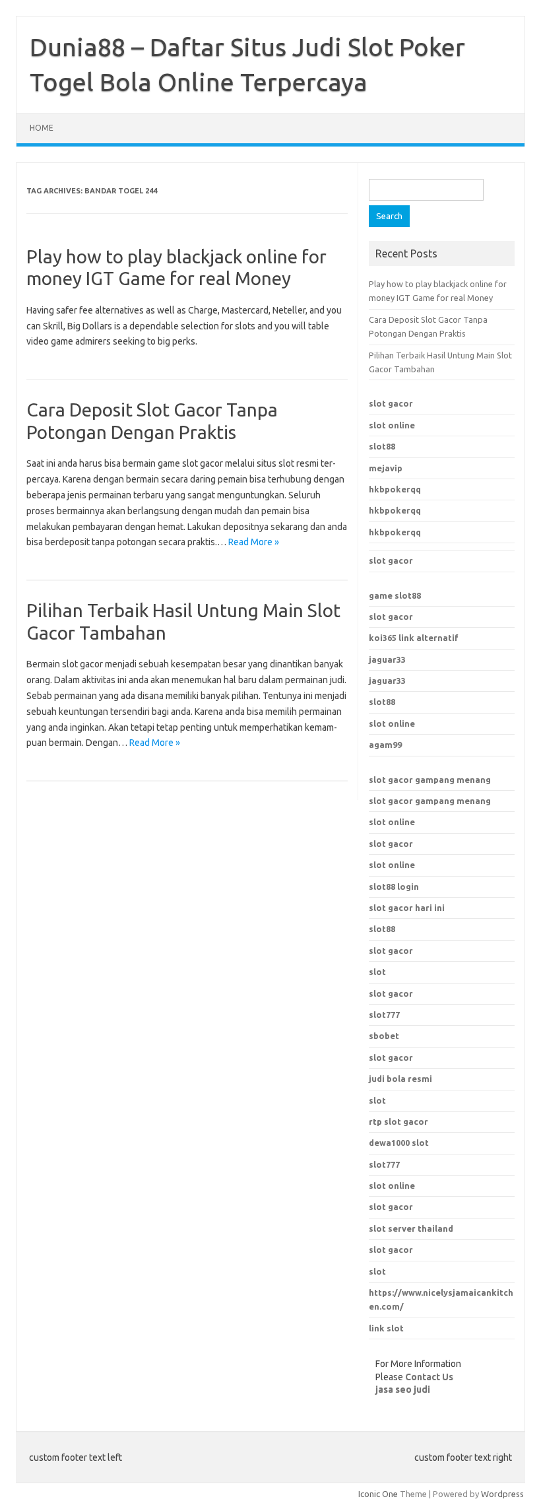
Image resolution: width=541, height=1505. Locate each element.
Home (41, 127)
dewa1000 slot (399, 1142)
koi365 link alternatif (414, 637)
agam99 (385, 744)
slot (377, 971)
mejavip (385, 468)
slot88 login (394, 886)
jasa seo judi (402, 1389)
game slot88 (395, 595)
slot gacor (391, 403)
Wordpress (502, 1493)
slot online (392, 425)
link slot (386, 1328)
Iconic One (378, 1493)
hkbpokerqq (395, 489)
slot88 (382, 446)
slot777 (384, 1164)
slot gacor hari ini (407, 907)
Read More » (253, 542)
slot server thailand (411, 1228)
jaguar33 (387, 659)
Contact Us (429, 1377)
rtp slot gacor (398, 1121)
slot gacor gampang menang (430, 779)
